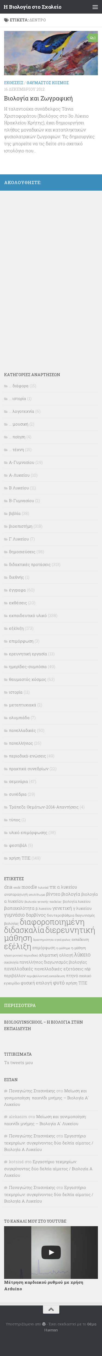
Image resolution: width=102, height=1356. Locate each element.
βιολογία (70, 894)
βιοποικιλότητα (19, 908)
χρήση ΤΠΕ (19, 858)
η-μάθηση (78, 948)
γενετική (62, 908)
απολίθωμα (37, 894)
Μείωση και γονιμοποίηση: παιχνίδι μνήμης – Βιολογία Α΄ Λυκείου (46, 1097)
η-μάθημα (63, 948)
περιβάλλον (15, 975)
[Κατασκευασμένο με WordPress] (43, 1324)
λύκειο (82, 954)
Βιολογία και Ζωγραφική (38, 98)
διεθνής (16, 577)
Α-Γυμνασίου (21, 462)
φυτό (59, 982)
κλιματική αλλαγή (56, 955)
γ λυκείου (82, 908)
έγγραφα (17, 590)
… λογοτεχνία (21, 411)
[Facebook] (94, 181)
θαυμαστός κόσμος (48, 82)
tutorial (43, 887)
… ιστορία (17, 398)
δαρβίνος (36, 915)
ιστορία (16, 692)
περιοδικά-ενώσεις (27, 756)
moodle (29, 887)
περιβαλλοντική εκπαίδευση (46, 976)
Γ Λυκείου (19, 539)
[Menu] (95, 7)
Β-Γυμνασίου (21, 500)
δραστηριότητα (43, 940)
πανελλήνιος (21, 743)
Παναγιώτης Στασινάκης (32, 1090)
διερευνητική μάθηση (49, 933)
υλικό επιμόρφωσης (28, 832)
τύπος (14, 819)
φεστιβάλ (18, 845)
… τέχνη (16, 449)
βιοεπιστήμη (20, 526)
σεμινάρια (18, 781)
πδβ (88, 969)
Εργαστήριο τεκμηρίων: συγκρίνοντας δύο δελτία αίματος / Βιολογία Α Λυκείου (48, 1142)
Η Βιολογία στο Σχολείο (32, 6)
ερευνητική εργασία (28, 653)
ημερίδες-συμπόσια (28, 666)
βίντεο (53, 894)
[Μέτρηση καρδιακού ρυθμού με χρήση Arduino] (51, 1252)
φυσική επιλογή (36, 983)
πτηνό (72, 975)
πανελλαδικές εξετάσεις (59, 968)
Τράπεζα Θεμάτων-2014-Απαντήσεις (44, 807)
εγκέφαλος (63, 939)
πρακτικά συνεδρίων (28, 768)
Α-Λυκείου (19, 475)
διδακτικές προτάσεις (30, 564)
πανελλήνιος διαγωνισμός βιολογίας (53, 962)
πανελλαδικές (22, 730)
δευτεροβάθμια (60, 915)
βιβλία (15, 513)
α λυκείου (67, 887)
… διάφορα (19, 385)
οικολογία (11, 962)
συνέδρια (18, 794)
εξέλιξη (16, 628)
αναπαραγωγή (16, 894)
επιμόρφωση (21, 641)
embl (17, 887)
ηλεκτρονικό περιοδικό (21, 955)
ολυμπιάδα (19, 717)
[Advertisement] (45, 277)
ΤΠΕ (53, 887)
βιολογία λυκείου (77, 901)
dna (8, 887)
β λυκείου (43, 908)
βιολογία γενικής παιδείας (43, 901)
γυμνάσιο (14, 915)
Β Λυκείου (19, 487)
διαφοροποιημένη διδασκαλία (44, 926)
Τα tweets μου (18, 1062)
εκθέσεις (13, 82)
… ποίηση (17, 436)
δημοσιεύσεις (22, 551)
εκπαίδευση (80, 939)
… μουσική (18, 424)
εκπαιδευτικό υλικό (28, 615)
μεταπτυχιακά (22, 704)
